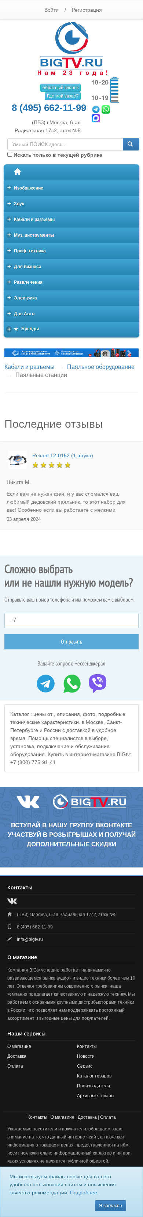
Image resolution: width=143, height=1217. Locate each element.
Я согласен (110, 1205)
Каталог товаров (94, 1076)
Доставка (16, 1056)
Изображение (25, 187)
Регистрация (87, 10)
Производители (93, 1085)
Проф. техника (26, 250)
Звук (16, 203)
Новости (86, 1056)
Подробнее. (84, 1192)
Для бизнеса (24, 266)
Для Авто (21, 313)
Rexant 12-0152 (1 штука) (62, 455)
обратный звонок (60, 87)
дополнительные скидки (71, 844)
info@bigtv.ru (30, 939)
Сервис (84, 1066)
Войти (51, 10)
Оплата (15, 1066)
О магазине (19, 1046)
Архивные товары (95, 1095)
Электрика (22, 297)
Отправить (71, 641)
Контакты (87, 1046)
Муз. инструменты (30, 234)
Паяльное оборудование (101, 367)
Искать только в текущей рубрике (57, 155)
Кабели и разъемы (31, 218)
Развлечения (25, 281)
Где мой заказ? (62, 96)
